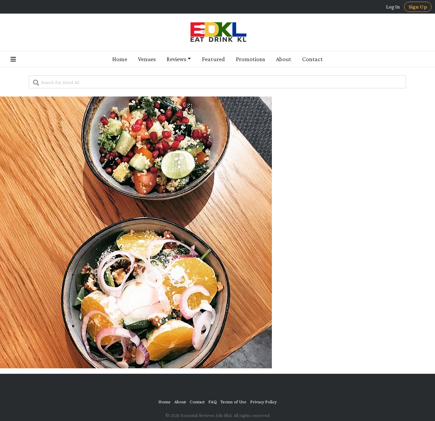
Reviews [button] (176, 59)
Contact (312, 59)
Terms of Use (233, 401)
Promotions (250, 59)
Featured (213, 59)
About (283, 59)
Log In (393, 7)
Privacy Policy (263, 401)
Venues (147, 59)
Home (119, 59)
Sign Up (417, 7)
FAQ (212, 401)
